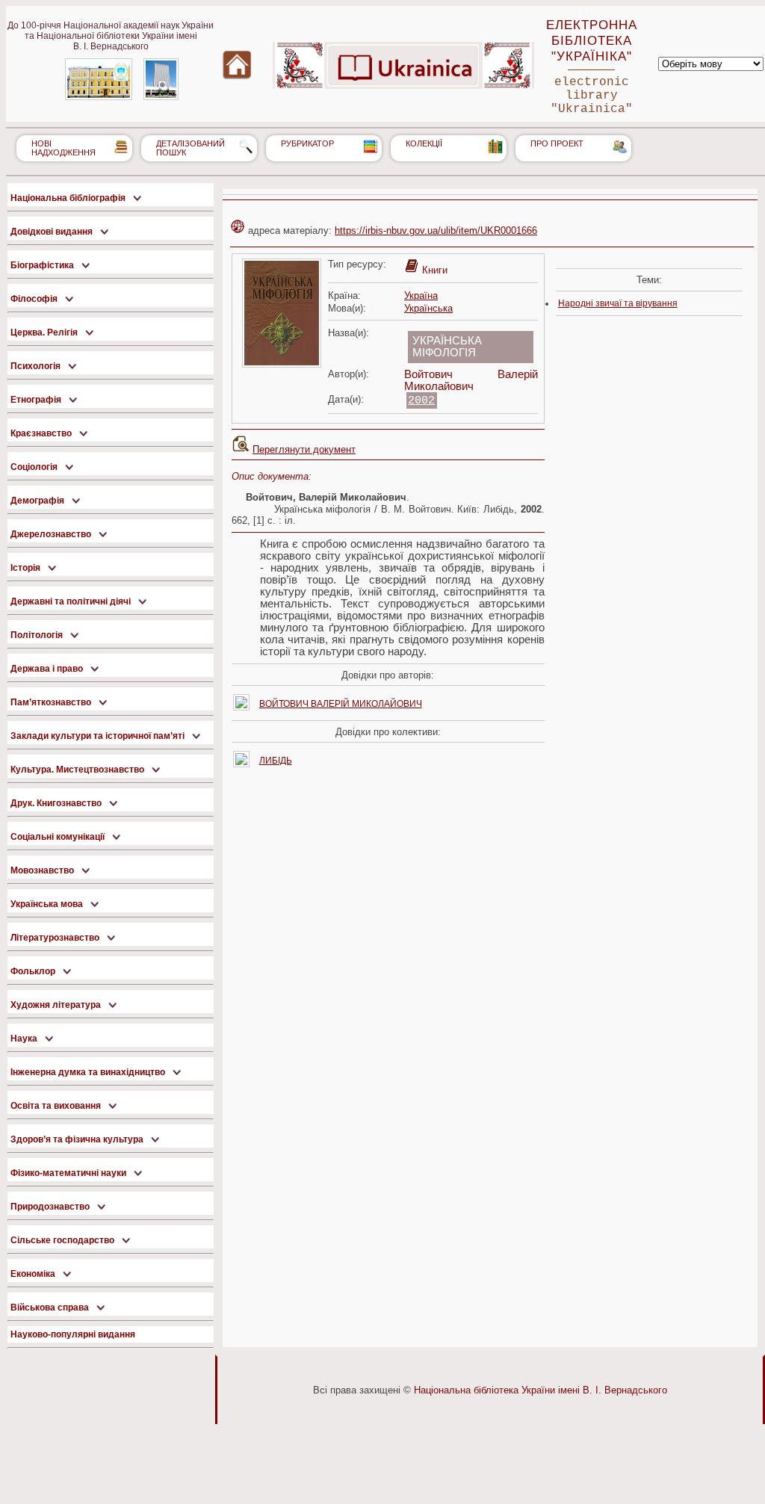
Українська (428, 308)
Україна (421, 295)
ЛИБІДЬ (275, 760)
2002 (421, 400)
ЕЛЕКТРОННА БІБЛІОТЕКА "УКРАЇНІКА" (591, 40)
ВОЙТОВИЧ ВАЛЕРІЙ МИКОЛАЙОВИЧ (340, 704)
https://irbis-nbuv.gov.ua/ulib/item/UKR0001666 (436, 230)
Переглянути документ (304, 449)
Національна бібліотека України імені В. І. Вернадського (540, 1390)
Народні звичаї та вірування (618, 303)
